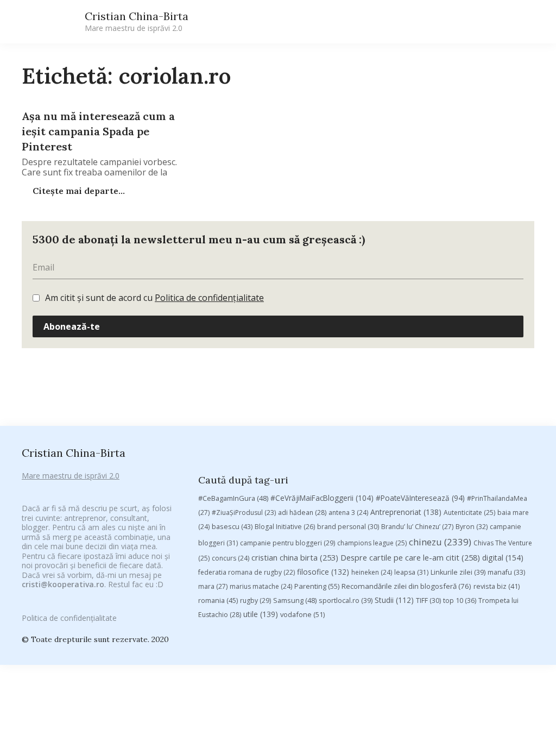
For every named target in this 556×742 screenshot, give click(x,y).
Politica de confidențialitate (209, 298)
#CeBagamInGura (233, 498)
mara (213, 586)
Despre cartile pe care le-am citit (410, 557)
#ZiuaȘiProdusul (244, 512)
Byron (472, 526)
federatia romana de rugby (246, 572)
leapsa (411, 572)
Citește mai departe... (77, 190)
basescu (232, 526)
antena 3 (348, 512)
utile (260, 614)
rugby (255, 600)
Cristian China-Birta (136, 21)
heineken (371, 572)
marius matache (261, 586)
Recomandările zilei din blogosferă (406, 586)
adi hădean (302, 512)
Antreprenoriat (405, 512)
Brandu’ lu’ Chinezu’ (417, 526)
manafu (506, 572)
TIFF (428, 600)
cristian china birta (294, 557)
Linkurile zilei (458, 572)
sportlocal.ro (345, 600)
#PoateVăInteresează (420, 498)
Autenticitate (469, 512)
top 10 (459, 600)
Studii (394, 600)
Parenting (316, 586)
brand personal (348, 526)
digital (502, 557)
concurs (230, 558)
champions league (372, 543)
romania (218, 600)
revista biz (496, 586)
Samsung (295, 600)
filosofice (323, 572)
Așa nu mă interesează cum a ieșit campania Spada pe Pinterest (98, 131)
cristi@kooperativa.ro (63, 584)
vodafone (302, 614)
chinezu (440, 542)
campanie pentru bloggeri (287, 543)
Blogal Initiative (285, 526)
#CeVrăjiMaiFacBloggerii (322, 498)
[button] (432, 22)
